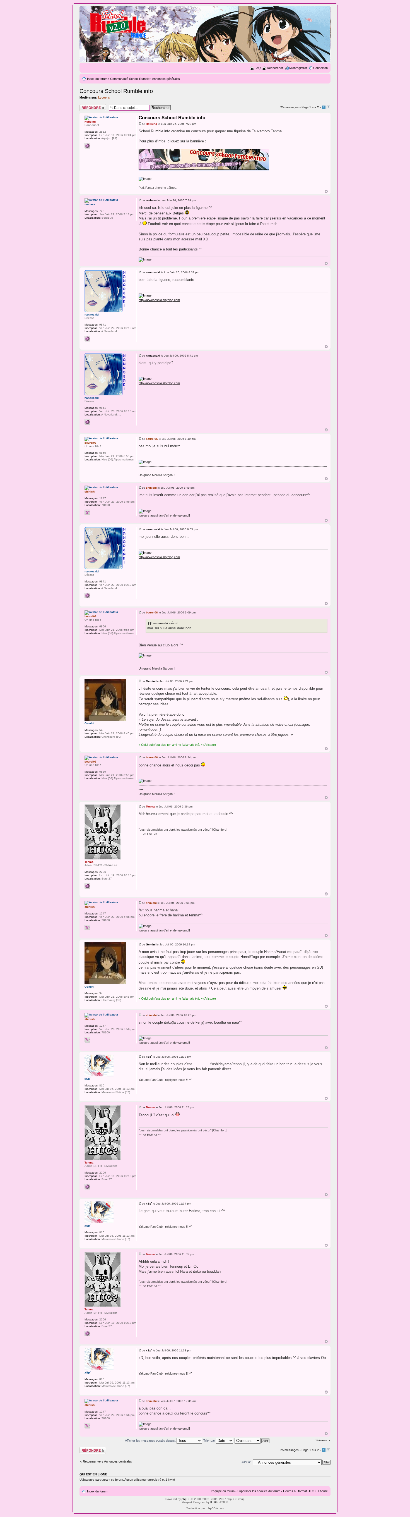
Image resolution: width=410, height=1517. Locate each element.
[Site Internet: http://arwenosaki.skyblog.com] (87, 338)
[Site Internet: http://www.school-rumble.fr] (87, 146)
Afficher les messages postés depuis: (151, 1440)
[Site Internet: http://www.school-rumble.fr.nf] (87, 886)
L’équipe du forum (223, 1491)
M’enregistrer (298, 68)
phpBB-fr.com (215, 1508)
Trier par (209, 1440)
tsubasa (151, 200)
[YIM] (87, 512)
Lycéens (104, 97)
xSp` (149, 1056)
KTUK (214, 1502)
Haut (326, 191)
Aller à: (246, 1462)
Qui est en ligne (93, 1474)
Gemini (151, 681)
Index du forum (97, 78)
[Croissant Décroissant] (252, 1440)
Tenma (150, 806)
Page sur (310, 107)
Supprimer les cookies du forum (258, 1491)
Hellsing (151, 123)
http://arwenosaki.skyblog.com (159, 300)
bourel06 (152, 438)
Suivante (321, 1440)
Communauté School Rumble (129, 78)
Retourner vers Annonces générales (107, 1461)
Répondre (86, 105)
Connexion (320, 68)
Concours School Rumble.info (116, 91)
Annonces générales (166, 78)
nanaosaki (153, 272)
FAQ (258, 68)
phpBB (186, 1499)
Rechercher (275, 68)
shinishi (151, 487)
